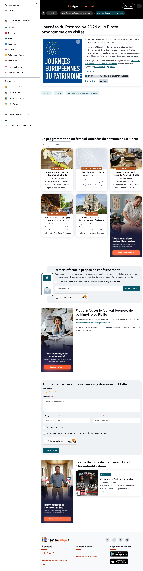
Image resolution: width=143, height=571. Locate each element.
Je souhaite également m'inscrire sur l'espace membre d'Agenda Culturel (90, 282)
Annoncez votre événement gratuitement (93, 322)
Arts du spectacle (16, 55)
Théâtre (11, 33)
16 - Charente (15, 87)
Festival (11, 38)
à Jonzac (111, 67)
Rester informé (131, 288)
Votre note (47, 388)
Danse (11, 49)
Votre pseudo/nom (51, 416)
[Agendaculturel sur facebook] (114, 540)
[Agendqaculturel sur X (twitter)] (107, 540)
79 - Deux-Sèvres (16, 98)
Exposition (13, 60)
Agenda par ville (14, 72)
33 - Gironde (14, 92)
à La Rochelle (99, 67)
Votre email (98, 416)
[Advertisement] (91, 116)
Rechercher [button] (12, 5)
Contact (44, 564)
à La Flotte (57, 173)
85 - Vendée (14, 104)
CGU (43, 557)
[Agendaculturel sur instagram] (121, 540)
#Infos (46, 93)
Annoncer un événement (86, 557)
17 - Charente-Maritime (21, 21)
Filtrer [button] (9, 10)
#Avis (59, 93)
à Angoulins (116, 479)
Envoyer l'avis (51, 450)
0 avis (105, 81)
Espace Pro (80, 553)
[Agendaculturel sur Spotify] (127, 540)
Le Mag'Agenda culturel (17, 114)
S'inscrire (128, 6)
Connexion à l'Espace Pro (18, 125)
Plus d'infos (89, 71)
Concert (11, 27)
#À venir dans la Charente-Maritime (82, 93)
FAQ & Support (47, 553)
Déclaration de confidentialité (54, 560)
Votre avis (47, 396)
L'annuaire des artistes (17, 120)
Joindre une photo (55, 427)
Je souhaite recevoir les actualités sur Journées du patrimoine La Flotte (77, 433)
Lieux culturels (13, 67)
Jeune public (14, 44)
